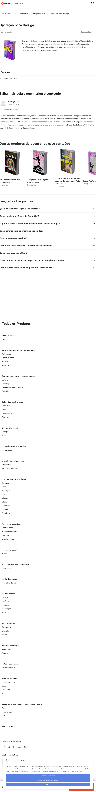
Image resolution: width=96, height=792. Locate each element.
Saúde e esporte (9, 678)
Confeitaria (6, 406)
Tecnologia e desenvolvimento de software (22, 704)
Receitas (5, 417)
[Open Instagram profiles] (24, 747)
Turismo (5, 553)
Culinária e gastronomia (12, 402)
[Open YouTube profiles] (19, 747)
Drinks (4, 409)
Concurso (5, 483)
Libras (4, 502)
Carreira (5, 380)
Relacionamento (8, 667)
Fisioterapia (6, 690)
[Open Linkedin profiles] (14, 747)
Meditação (6, 361)
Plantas (5, 653)
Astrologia (6, 354)
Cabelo (5, 597)
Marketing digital (9, 583)
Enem (4, 494)
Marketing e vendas (11, 579)
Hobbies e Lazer (9, 550)
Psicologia (6, 513)
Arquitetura (6, 464)
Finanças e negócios (11, 524)
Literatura (6, 505)
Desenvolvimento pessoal (13, 387)
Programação (7, 712)
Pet (3, 339)
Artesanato (6, 627)
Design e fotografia (11, 428)
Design (5, 431)
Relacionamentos (10, 664)
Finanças (5, 535)
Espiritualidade (8, 358)
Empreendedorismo (10, 531)
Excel (4, 708)
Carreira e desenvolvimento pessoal (18, 376)
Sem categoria (8, 726)
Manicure (5, 605)
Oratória (5, 391)
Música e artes (8, 623)
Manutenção (7, 568)
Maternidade (7, 450)
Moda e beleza (8, 593)
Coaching (5, 383)
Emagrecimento (8, 682)
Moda (4, 612)
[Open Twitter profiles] (9, 747)
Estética (5, 601)
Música (4, 634)
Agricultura (6, 649)
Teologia (5, 365)
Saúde (4, 693)
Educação (6, 490)
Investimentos (8, 539)
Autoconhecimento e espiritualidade (18, 350)
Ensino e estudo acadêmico (14, 479)
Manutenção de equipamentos (15, 564)
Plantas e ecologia (10, 645)
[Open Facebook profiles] (4, 747)
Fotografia (6, 435)
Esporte (5, 686)
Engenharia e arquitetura (13, 461)
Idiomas (5, 498)
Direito (4, 487)
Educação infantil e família (14, 446)
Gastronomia (7, 413)
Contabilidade (7, 528)
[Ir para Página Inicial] (13, 3)
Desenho (5, 631)
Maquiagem (6, 609)
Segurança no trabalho (11, 468)
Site (3, 715)
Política (5, 509)
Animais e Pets (9, 335)
